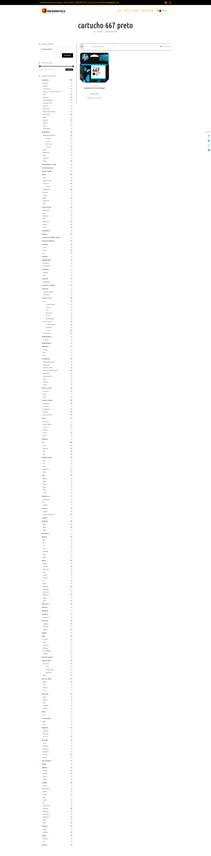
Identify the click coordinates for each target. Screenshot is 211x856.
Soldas (45, 379)
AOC (44, 540)
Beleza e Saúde (47, 171)
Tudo (169, 46)
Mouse (44, 560)
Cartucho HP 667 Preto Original (94, 88)
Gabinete (45, 439)
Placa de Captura (47, 657)
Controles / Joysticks (48, 285)
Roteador (45, 740)
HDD (44, 451)
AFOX (44, 697)
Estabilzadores (46, 343)
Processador (47, 333)
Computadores (46, 260)
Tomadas (45, 158)
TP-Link (48, 147)
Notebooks (46, 114)
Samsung (45, 551)
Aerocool (46, 421)
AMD (44, 721)
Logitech (45, 586)
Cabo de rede (47, 180)
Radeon (45, 687)
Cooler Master (50, 304)
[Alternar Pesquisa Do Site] (170, 10)
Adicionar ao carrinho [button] (94, 98)
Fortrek (45, 430)
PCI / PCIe (46, 663)
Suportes (45, 120)
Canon (45, 247)
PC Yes (48, 316)
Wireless (48, 672)
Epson (45, 250)
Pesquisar (67, 55)
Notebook (46, 201)
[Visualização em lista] (86, 46)
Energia (45, 349)
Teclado (44, 782)
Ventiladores (47, 128)
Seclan (45, 776)
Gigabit (45, 773)
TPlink (45, 779)
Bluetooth (46, 152)
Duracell (45, 639)
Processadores (46, 718)
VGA (44, 203)
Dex (47, 310)
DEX (44, 572)
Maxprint (45, 216)
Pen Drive (45, 620)
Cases (44, 445)
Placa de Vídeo (47, 679)
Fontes (45, 195)
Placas (44, 711)
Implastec (49, 327)
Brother (45, 838)
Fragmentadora (48, 100)
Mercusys (49, 144)
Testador (45, 382)
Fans (44, 301)
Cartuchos (93, 85)
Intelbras (45, 731)
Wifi (44, 355)
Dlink (44, 481)
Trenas (45, 384)
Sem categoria (46, 761)
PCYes (44, 433)
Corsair (48, 307)
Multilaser (46, 221)
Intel (44, 724)
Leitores (44, 508)
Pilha (43, 636)
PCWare (45, 708)
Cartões (45, 511)
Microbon (49, 313)
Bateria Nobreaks (47, 168)
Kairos (45, 394)
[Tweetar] (209, 140)
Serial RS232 (50, 669)
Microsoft (46, 592)
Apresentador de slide (49, 164)
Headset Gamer (47, 457)
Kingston (45, 624)
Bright (45, 478)
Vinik (44, 227)
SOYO (44, 557)
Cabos (44, 174)
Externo (45, 448)
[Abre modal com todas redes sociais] (209, 150)
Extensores (45, 346)
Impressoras (45, 496)
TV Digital (46, 294)
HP (98, 85)
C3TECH (45, 566)
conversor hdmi (48, 292)
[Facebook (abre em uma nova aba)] (166, 2)
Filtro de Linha (46, 388)
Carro (44, 94)
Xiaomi (45, 757)
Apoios (45, 786)
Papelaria (45, 614)
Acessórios (45, 80)
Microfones (45, 533)
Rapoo (45, 597)
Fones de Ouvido (47, 400)
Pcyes (44, 548)
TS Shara (45, 339)
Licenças (44, 518)
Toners (44, 835)
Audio (48, 186)
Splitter (44, 764)
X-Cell (45, 493)
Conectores (45, 269)
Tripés (45, 126)
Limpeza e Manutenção (50, 370)
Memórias (45, 521)
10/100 (45, 770)
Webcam (44, 845)
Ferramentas (46, 358)
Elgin (44, 642)
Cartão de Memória (48, 241)
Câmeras (44, 234)
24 (166, 46)
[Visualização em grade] (82, 46)
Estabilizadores (47, 336)
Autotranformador (49, 362)
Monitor (44, 537)
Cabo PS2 (46, 569)
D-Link (48, 141)
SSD (44, 454)
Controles (45, 278)
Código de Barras (48, 514)
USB (44, 352)
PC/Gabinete (47, 266)
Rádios (45, 224)
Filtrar (69, 69)
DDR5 (44, 530)
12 (163, 46)
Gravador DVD (47, 103)
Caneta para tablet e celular (51, 237)
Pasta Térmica (47, 321)
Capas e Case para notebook (52, 91)
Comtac (48, 138)
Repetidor (45, 727)
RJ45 (44, 275)
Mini (44, 219)
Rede (44, 155)
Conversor (46, 183)
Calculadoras (47, 89)
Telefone (45, 826)
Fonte (44, 418)
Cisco (44, 743)
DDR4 (44, 527)
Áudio (45, 149)
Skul (44, 554)
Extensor (45, 192)
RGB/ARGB (46, 282)
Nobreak (44, 607)
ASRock (45, 700)
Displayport (46, 189)
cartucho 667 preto (111, 31)
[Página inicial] (94, 31)
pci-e (44, 715)
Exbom (45, 484)
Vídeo (44, 161)
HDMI (44, 198)
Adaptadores (46, 132)
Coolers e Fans (46, 298)
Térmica (45, 505)
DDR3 (44, 524)
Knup (44, 213)
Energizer (46, 645)
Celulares (46, 97)
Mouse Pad (45, 604)
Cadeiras (45, 86)
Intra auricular (47, 415)
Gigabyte (45, 705)
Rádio (45, 117)
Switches (44, 767)
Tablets (45, 123)
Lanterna (45, 106)
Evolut (45, 575)
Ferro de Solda (47, 367)
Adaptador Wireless (49, 135)
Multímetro (46, 373)
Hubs (43, 475)
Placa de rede (46, 660)
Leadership (46, 805)
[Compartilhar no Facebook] (209, 136)
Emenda (45, 272)
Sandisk (45, 629)
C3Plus (45, 794)
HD (43, 442)
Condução (46, 406)
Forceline (46, 391)
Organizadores (47, 376)
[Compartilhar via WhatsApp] (209, 145)
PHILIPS (44, 633)
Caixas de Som (46, 207)
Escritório (46, 617)
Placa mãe (45, 694)
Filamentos (46, 499)
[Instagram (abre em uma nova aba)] (169, 2)
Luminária (46, 108)
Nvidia (45, 682)
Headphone (46, 409)
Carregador (46, 365)
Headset (45, 412)
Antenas (45, 83)
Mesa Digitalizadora (49, 111)
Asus (44, 702)
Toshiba (45, 653)
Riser (44, 690)
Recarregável (47, 651)
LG (43, 546)
